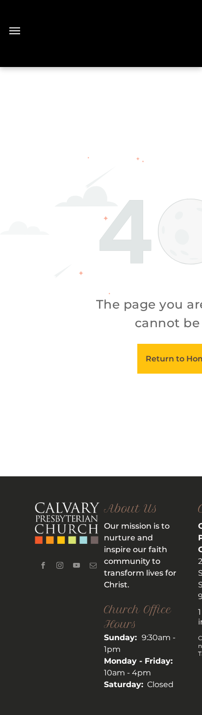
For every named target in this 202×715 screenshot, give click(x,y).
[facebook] (43, 566)
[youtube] (76, 566)
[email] (93, 566)
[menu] (15, 31)
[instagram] (60, 566)
